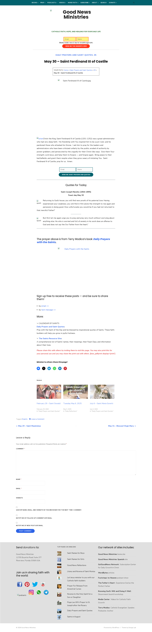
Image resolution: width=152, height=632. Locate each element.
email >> (45, 306)
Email (19, 489)
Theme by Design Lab (129, 628)
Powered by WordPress (111, 628)
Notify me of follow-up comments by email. (34, 518)
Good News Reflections (76, 565)
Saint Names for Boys (75, 553)
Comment (20, 449)
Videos (62, 3)
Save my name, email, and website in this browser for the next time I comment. (49, 510)
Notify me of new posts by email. (29, 526)
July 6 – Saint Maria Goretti (101, 403)
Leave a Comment (37, 419)
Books (34, 3)
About (94, 3)
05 (95, 55)
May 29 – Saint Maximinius (29, 426)
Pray (42, 3)
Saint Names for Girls (75, 559)
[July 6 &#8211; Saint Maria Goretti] (102, 392)
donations (29, 547)
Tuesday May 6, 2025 (72, 403)
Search (104, 3)
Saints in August (73, 616)
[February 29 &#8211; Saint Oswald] (49, 392)
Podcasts (51, 3)
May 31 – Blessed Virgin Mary (121, 426)
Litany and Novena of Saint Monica (81, 571)
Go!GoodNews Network (108, 564)
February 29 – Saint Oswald (48, 403)
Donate (112, 3)
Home (66, 70)
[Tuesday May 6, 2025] (75, 392)
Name (18, 479)
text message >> (48, 310)
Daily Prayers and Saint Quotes (74, 55)
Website (19, 498)
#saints (25, 419)
